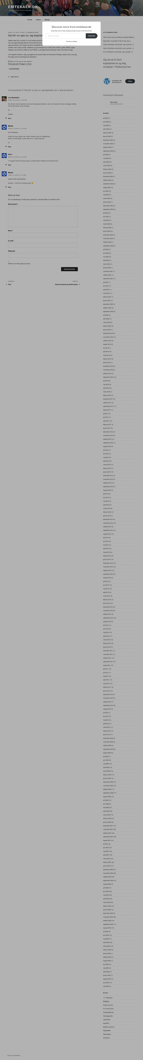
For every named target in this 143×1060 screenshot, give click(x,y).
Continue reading (71, 41)
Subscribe (91, 36)
